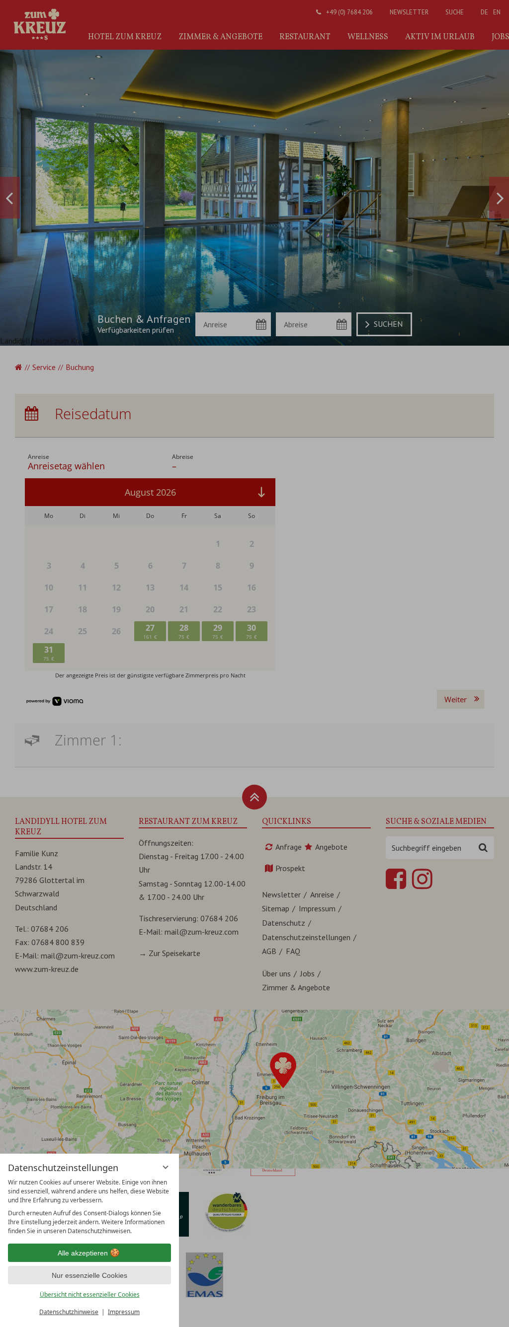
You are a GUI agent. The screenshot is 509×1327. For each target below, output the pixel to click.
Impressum (124, 1312)
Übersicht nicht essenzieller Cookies (90, 1294)
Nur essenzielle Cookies (89, 1275)
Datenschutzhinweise (68, 1312)
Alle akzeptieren (83, 1253)
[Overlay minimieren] (165, 1167)
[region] (89, 1207)
